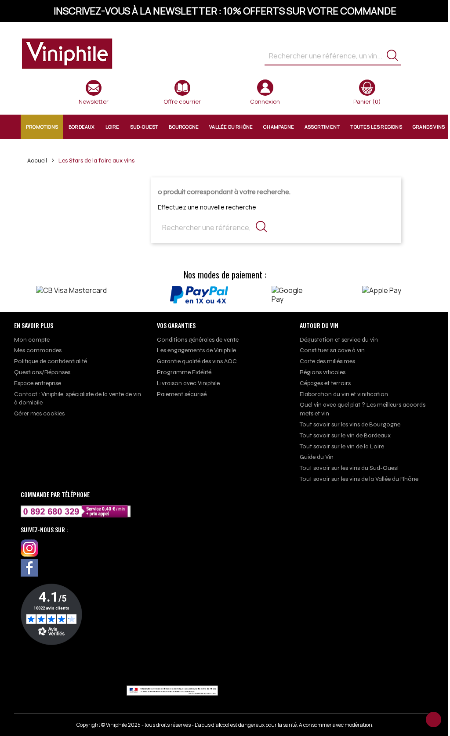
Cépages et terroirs (325, 383)
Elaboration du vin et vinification (344, 394)
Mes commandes (38, 350)
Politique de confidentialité (50, 361)
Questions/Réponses (42, 372)
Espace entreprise (37, 383)
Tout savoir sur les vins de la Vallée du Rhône (359, 479)
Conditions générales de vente (198, 339)
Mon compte (32, 339)
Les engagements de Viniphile (196, 350)
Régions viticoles (322, 372)
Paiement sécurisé (182, 394)
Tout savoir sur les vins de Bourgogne (350, 424)
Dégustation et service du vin (339, 339)
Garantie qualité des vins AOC (197, 361)
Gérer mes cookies (39, 413)
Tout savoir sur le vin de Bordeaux (345, 435)
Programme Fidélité (184, 372)
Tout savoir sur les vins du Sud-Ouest (349, 468)
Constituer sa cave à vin (332, 350)
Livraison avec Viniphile (188, 383)
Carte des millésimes (327, 361)
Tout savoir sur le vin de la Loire (342, 446)
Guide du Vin (317, 457)
